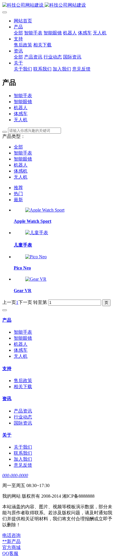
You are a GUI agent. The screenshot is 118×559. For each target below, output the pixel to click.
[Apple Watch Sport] (44, 210)
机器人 (20, 107)
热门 (18, 193)
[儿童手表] (36, 232)
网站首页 (23, 20)
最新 (18, 199)
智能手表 (23, 95)
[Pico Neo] (36, 256)
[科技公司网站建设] (59, 5)
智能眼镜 (23, 101)
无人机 (20, 119)
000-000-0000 (15, 475)
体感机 (20, 171)
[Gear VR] (35, 279)
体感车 (20, 113)
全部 (18, 32)
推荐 (18, 187)
